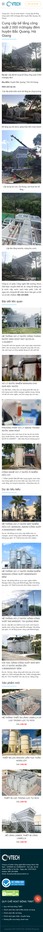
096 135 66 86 (33, 4)
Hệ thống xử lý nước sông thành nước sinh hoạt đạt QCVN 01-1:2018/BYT (21, 339)
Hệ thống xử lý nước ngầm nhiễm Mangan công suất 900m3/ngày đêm (21, 574)
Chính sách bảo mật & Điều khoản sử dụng (19, 910)
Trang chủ (5, 13)
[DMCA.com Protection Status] (21, 893)
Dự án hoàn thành (17, 13)
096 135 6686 (22, 295)
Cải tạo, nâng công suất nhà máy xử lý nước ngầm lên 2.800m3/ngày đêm (21, 666)
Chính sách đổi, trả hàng (13, 913)
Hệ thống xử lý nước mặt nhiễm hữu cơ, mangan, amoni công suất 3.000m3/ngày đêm (21, 527)
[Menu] (3, 4)
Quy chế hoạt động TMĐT (13, 906)
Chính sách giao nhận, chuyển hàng (17, 916)
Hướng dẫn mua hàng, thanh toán (16, 919)
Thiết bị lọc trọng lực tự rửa (21, 798)
